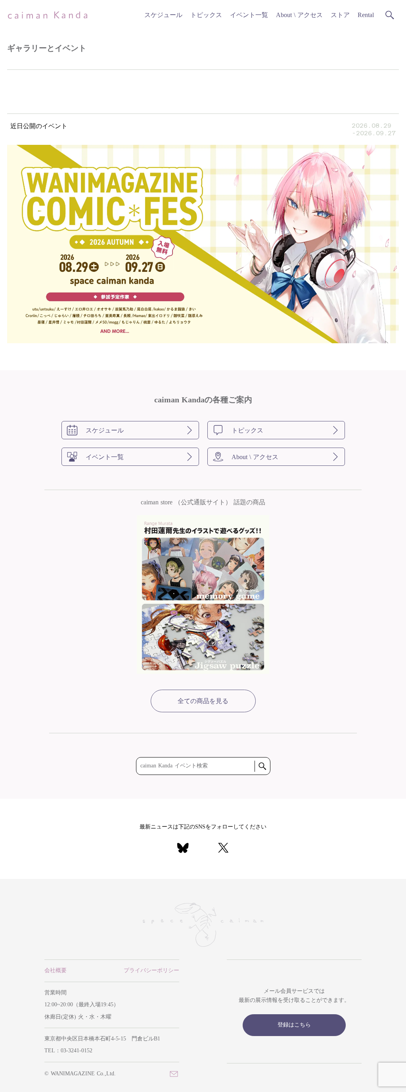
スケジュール (163, 15)
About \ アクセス (299, 15)
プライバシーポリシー (151, 970)
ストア (340, 15)
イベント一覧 (249, 15)
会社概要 (55, 970)
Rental (366, 15)
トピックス (206, 15)
